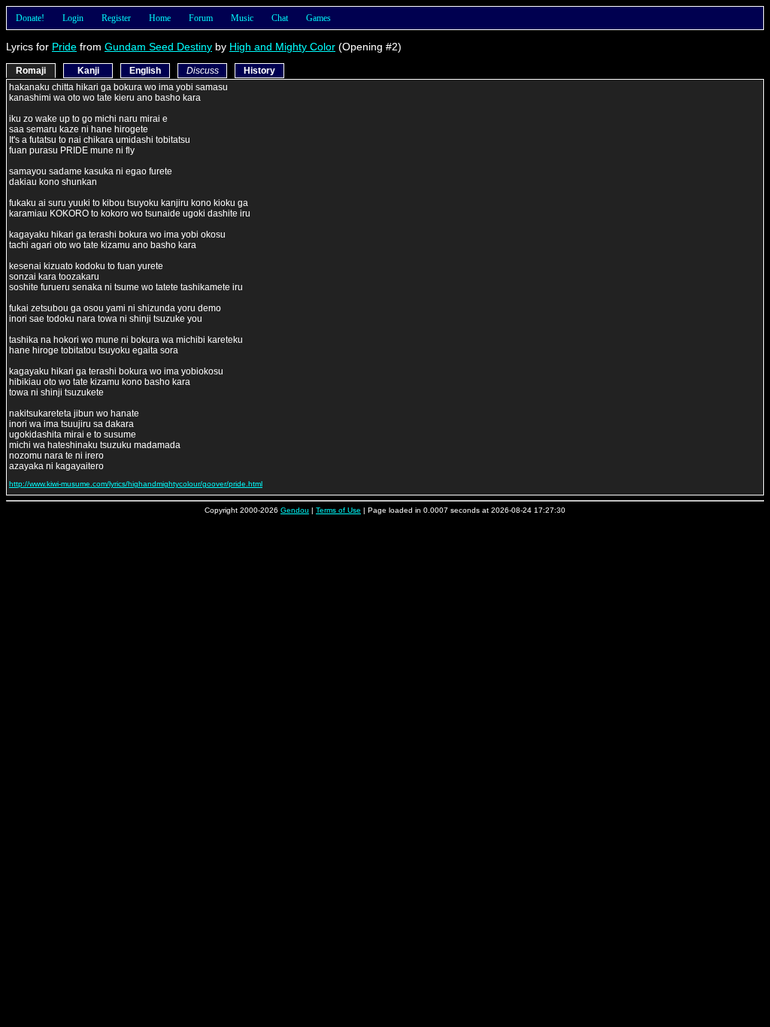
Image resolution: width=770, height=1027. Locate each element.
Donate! (30, 18)
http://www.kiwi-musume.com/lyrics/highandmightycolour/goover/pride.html (135, 484)
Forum (201, 18)
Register (116, 18)
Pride (64, 47)
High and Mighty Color (282, 47)
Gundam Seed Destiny (158, 47)
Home (160, 18)
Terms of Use (338, 510)
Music (242, 18)
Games (318, 18)
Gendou (294, 510)
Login (72, 18)
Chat (279, 18)
